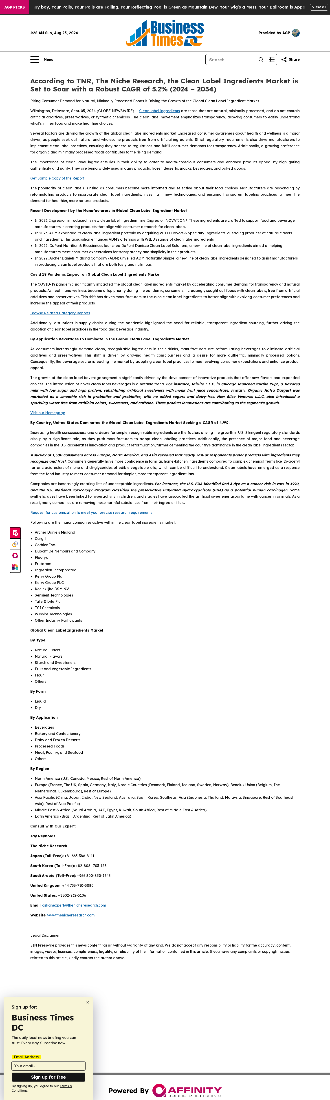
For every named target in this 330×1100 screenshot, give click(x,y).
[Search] (260, 59)
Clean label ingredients (159, 111)
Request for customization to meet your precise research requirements (91, 512)
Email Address (26, 1057)
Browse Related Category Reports (60, 313)
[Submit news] (15, 533)
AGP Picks (14, 7)
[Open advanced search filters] (271, 59)
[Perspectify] (15, 544)
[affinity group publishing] (15, 555)
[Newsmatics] (15, 566)
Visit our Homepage (47, 412)
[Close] (88, 1002)
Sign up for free (48, 1077)
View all (319, 7)
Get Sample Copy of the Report (57, 178)
